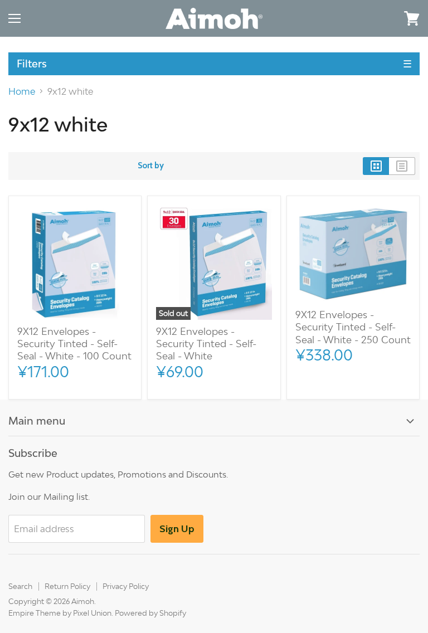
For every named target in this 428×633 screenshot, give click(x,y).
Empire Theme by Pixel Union (59, 612)
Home (21, 91)
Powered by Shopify (150, 612)
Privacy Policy (126, 586)
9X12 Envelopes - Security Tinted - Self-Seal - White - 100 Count (74, 343)
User (380, 17)
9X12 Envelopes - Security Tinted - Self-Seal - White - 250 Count (353, 327)
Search (20, 586)
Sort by (151, 166)
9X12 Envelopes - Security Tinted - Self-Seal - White (206, 343)
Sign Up (176, 529)
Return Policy (67, 586)
